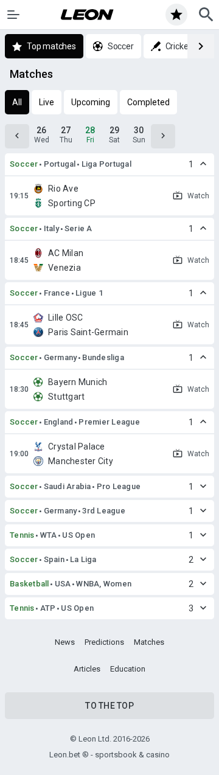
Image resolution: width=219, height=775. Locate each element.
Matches (149, 642)
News (65, 642)
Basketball (29, 583)
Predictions (104, 642)
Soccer (24, 164)
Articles (87, 668)
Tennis (22, 535)
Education (127, 668)
